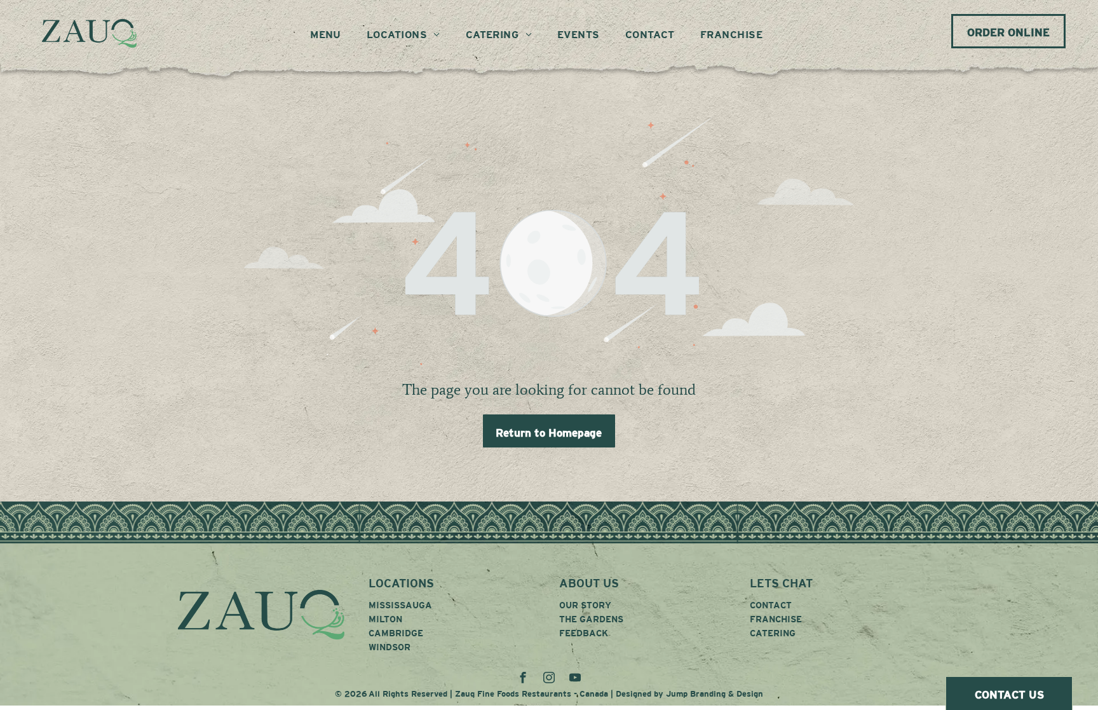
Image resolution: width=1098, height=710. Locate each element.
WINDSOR (389, 647)
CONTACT (771, 605)
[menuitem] (325, 34)
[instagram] (549, 679)
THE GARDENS (591, 619)
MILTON (385, 619)
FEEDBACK (583, 633)
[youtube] (575, 679)
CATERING (773, 633)
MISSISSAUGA (400, 605)
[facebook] (523, 679)
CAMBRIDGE (396, 633)
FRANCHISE (776, 619)
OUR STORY (585, 605)
